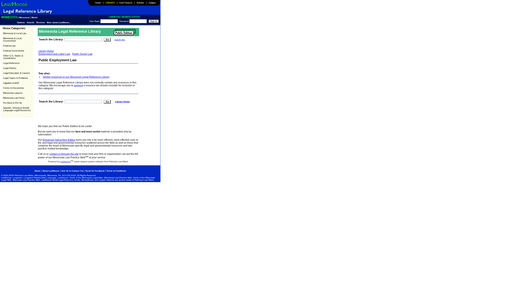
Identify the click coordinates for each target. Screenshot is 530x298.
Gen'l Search (125, 2)
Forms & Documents (13, 88)
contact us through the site (64, 154)
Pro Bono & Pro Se (12, 103)
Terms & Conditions (116, 171)
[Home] (14, 6)
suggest (78, 85)
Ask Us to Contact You (72, 171)
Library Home (46, 51)
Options (21, 22)
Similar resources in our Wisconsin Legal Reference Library (76, 77)
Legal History (9, 68)
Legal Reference (11, 63)
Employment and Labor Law (54, 54)
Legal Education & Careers (16, 73)
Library (110, 2)
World (34, 17)
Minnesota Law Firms (14, 98)
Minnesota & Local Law (14, 33)
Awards (30, 22)
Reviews (40, 22)
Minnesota (9, 17)
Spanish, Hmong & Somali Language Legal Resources (17, 109)
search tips (119, 39)
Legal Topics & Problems (15, 78)
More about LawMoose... (59, 22)
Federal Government (13, 50)
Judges (152, 2)
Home (98, 2)
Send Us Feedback (95, 171)
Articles (140, 2)
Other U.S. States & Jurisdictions (13, 56)
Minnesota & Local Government (12, 39)
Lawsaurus (65, 161)
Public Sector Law (82, 54)
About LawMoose (50, 171)
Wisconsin (24, 17)
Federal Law (9, 45)
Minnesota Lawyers (13, 93)
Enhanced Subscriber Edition (59, 139)
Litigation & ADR (11, 83)
